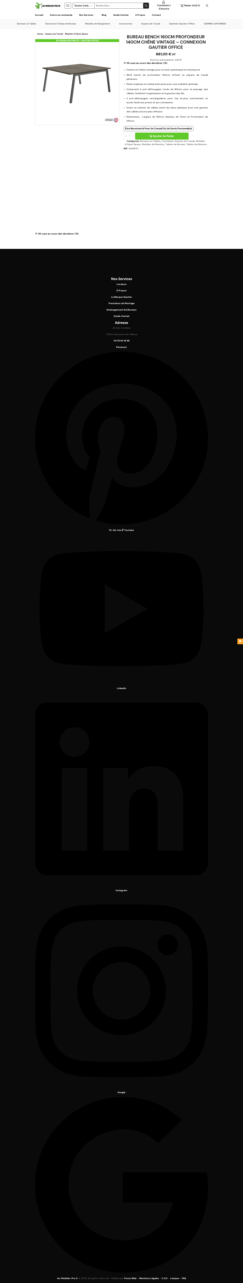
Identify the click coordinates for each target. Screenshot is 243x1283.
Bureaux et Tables (26, 23)
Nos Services (86, 15)
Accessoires (125, 23)
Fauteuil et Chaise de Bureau (60, 23)
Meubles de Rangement (97, 23)
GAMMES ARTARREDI (215, 23)
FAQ (184, 1278)
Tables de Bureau (175, 144)
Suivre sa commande (61, 15)
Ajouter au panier (163, 136)
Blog (104, 15)
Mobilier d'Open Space (76, 34)
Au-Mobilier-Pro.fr (67, 1278)
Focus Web (130, 1278)
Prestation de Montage (122, 303)
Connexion (168, 141)
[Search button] (146, 5)
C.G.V (165, 1278)
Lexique (174, 1278)
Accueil (39, 15)
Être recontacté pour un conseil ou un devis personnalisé (158, 128)
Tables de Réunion (196, 144)
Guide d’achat (121, 15)
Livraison (122, 284)
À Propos (121, 290)
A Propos (140, 15)
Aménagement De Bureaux (121, 309)
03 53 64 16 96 (122, 340)
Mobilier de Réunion (153, 144)
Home (40, 34)
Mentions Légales (149, 1278)
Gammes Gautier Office (182, 23)
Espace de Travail (150, 23)
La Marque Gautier (121, 297)
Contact (156, 15)
